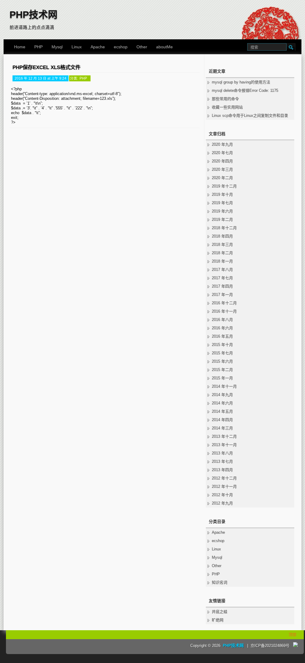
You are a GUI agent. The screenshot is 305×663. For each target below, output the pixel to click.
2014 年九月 (222, 394)
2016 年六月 (222, 328)
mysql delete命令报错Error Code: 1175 (245, 90)
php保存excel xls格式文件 (46, 67)
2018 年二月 (222, 253)
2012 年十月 (222, 495)
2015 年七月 (222, 353)
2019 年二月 (222, 219)
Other (141, 46)
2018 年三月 (222, 244)
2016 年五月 (222, 336)
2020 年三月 (222, 169)
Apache (98, 46)
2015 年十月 (222, 344)
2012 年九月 (222, 503)
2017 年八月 (222, 269)
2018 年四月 (222, 236)
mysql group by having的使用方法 (241, 82)
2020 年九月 (222, 144)
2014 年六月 (222, 403)
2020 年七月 (222, 152)
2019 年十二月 (224, 186)
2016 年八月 (222, 319)
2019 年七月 (222, 203)
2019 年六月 (222, 211)
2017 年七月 (222, 278)
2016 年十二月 (224, 303)
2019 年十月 (222, 194)
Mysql (57, 46)
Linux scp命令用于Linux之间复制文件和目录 (250, 115)
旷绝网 (217, 620)
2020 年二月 (222, 178)
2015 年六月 (222, 361)
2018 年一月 (222, 261)
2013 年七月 (222, 461)
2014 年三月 (222, 428)
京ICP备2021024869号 (270, 645)
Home (19, 46)
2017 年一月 (222, 294)
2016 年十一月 (224, 311)
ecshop (120, 46)
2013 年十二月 (224, 436)
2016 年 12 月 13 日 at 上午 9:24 (40, 78)
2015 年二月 (222, 369)
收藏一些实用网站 (227, 107)
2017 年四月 (222, 286)
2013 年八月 (222, 453)
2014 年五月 (222, 411)
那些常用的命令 (225, 99)
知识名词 (219, 582)
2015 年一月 (222, 378)
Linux (76, 46)
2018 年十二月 (224, 228)
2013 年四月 (222, 470)
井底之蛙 (219, 611)
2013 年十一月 (224, 444)
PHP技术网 (33, 14)
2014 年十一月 (224, 386)
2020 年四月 (222, 161)
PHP (38, 46)
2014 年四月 (222, 419)
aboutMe (164, 46)
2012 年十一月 (224, 486)
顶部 (292, 634)
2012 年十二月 (224, 478)
